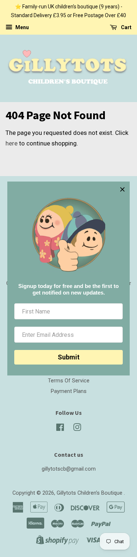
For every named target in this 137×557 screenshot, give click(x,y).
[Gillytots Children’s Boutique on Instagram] (77, 429)
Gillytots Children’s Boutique (90, 493)
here (11, 143)
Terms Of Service (69, 381)
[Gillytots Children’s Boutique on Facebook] (60, 429)
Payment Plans (69, 391)
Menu (21, 27)
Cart (126, 27)
